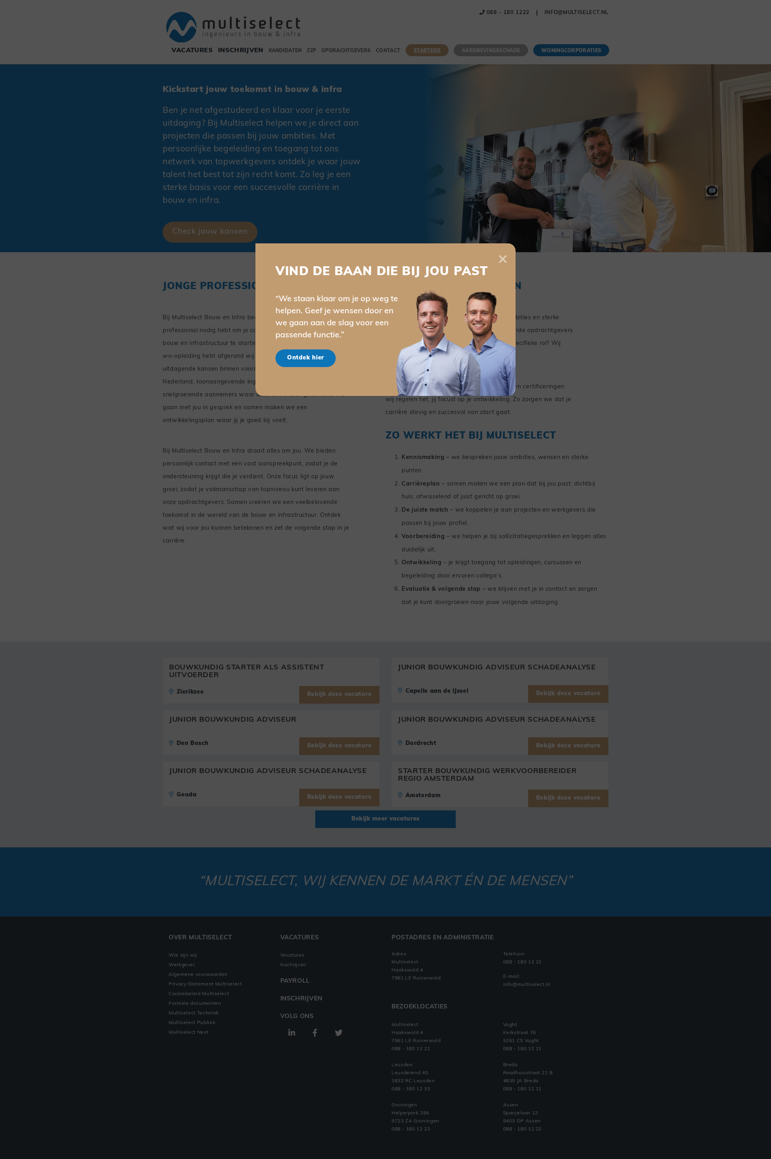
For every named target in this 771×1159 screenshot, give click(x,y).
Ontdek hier (305, 358)
